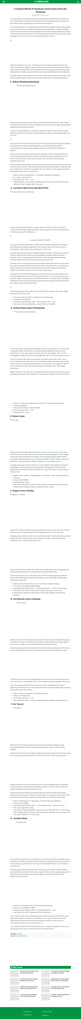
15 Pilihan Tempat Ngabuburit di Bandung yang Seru (60, 995)
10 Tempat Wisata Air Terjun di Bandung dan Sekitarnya (29, 979)
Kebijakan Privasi (47, 1011)
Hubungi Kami (27, 1015)
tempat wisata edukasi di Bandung (30, 923)
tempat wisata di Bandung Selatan (47, 452)
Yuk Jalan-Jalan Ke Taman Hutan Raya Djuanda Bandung (29, 972)
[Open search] (78, 2)
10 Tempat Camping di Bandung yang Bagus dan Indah (60, 972)
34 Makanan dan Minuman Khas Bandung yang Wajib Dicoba (29, 987)
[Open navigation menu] (3, 2)
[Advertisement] (40, 389)
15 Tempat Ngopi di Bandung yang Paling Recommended (28, 995)
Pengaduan (45, 1015)
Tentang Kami (27, 1011)
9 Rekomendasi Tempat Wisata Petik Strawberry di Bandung (60, 979)
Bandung (19, 934)
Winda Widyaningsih (43, 15)
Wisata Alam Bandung (20, 936)
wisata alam (27, 65)
